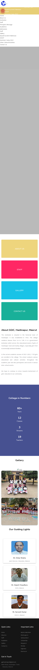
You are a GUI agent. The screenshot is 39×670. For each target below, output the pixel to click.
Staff (1, 22)
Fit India (23, 646)
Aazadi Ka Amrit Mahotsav (13, 9)
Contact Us (4, 646)
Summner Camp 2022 (6, 40)
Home (3, 632)
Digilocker (23, 648)
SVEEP (2, 38)
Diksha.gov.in (24, 635)
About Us (3, 635)
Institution (3, 20)
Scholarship (24, 640)
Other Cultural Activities (7, 42)
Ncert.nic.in (24, 651)
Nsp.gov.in (24, 643)
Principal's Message (30, 28)
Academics (4, 640)
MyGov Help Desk (26, 632)
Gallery (3, 643)
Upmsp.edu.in (24, 638)
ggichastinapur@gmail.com (8, 662)
